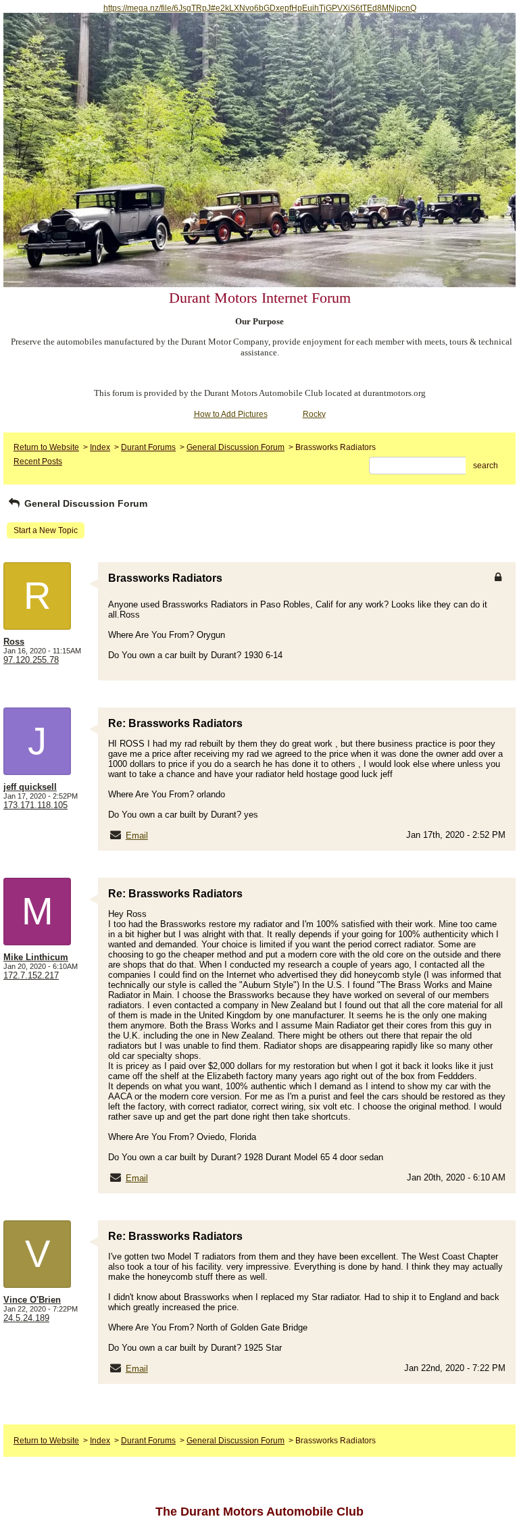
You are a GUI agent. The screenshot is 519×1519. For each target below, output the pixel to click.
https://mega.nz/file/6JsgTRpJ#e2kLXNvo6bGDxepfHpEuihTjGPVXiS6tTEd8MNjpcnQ (259, 8)
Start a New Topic (46, 530)
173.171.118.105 (35, 805)
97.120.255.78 (31, 660)
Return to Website (46, 447)
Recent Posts (38, 461)
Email (137, 835)
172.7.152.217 (31, 975)
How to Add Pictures (231, 414)
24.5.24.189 (26, 1318)
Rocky (314, 414)
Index (100, 447)
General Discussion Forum (236, 447)
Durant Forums (148, 447)
